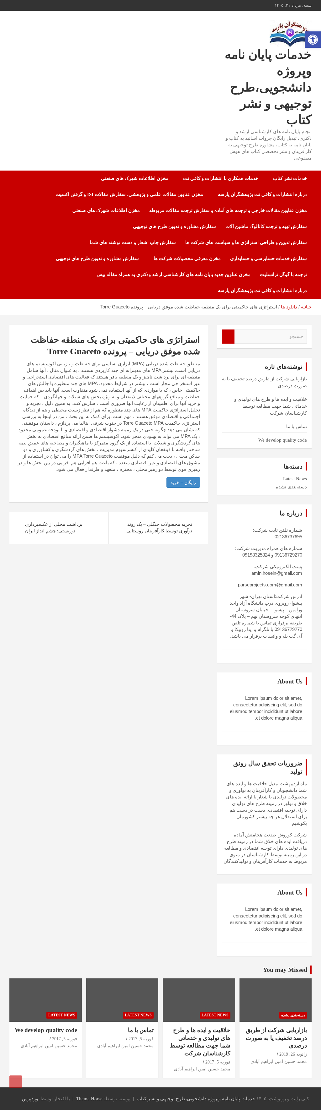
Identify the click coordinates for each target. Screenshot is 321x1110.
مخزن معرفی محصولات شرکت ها (187, 258)
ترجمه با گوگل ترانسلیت (283, 274)
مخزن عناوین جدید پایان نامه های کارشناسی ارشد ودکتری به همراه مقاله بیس (173, 274)
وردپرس (30, 1098)
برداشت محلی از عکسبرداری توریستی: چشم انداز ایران (53, 527)
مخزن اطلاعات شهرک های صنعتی (134, 178)
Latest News (295, 478)
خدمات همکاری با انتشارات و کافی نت (220, 178)
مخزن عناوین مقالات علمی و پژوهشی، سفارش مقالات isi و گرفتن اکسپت (129, 194)
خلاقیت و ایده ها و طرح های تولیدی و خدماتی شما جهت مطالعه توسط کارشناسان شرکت (270, 406)
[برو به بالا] (15, 1081)
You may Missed (285, 969)
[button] (313, 39)
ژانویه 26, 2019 (293, 1054)
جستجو (228, 336)
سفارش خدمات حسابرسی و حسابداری (268, 258)
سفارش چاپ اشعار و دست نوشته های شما (133, 242)
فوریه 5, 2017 (217, 1062)
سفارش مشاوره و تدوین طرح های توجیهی (174, 226)
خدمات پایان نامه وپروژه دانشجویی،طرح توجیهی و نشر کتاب (268, 87)
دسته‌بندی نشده (291, 486)
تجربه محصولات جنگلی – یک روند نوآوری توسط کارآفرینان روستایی (159, 527)
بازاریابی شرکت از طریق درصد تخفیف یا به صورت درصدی (276, 1038)
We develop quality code (282, 440)
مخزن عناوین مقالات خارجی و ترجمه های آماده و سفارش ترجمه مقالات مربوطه (228, 210)
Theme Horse (89, 1098)
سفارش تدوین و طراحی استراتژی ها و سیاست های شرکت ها (246, 242)
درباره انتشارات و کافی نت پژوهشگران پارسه (262, 194)
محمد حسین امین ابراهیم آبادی (278, 1061)
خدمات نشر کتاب (290, 178)
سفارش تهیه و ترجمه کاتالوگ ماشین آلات (266, 226)
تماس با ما (296, 426)
